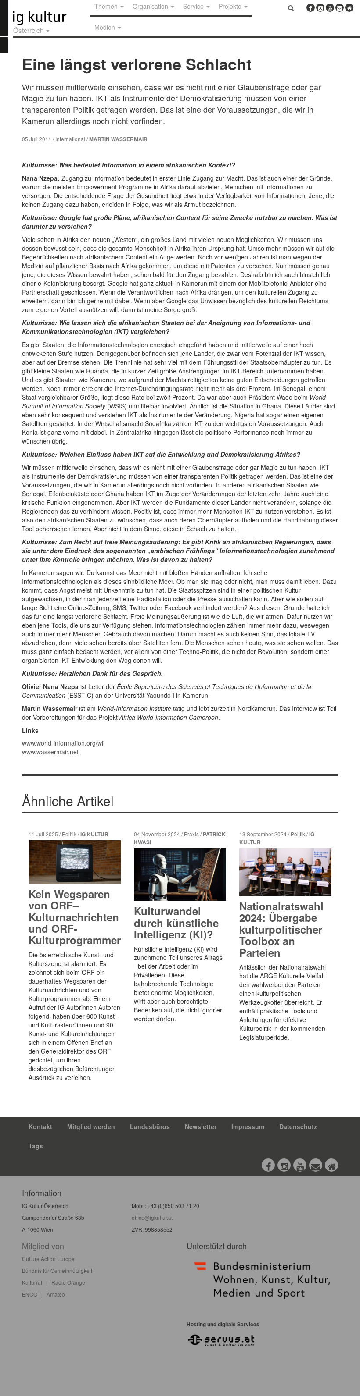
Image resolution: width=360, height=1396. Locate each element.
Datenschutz (298, 1126)
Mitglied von (43, 1245)
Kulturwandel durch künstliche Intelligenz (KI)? (176, 922)
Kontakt (40, 1126)
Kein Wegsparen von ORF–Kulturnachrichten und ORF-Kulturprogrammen (76, 917)
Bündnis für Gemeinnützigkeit (57, 1270)
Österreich (29, 30)
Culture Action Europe (48, 1258)
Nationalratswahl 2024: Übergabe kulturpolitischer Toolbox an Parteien (281, 929)
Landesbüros (150, 1126)
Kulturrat (32, 1282)
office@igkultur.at (152, 1217)
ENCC (29, 1294)
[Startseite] (49, 18)
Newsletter (200, 1126)
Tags (36, 1145)
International (70, 138)
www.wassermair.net (50, 751)
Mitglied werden (91, 1126)
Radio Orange (68, 1282)
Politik (69, 834)
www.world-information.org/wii (63, 743)
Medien (105, 27)
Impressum (247, 1126)
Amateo (56, 1294)
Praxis (191, 834)
